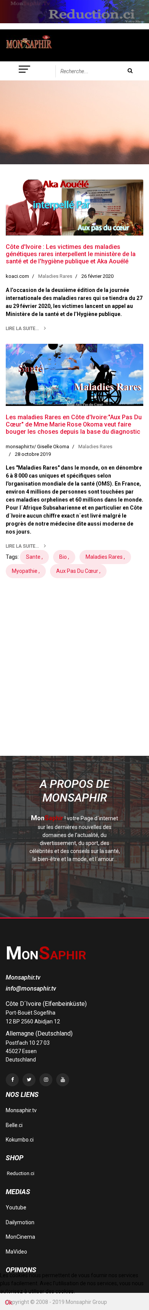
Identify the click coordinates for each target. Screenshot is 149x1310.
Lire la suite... (23, 328)
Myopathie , (26, 571)
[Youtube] (62, 1079)
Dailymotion (20, 1222)
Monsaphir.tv (21, 1110)
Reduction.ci (20, 1173)
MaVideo (16, 1252)
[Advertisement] (74, 679)
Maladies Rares (55, 276)
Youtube (16, 1207)
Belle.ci (14, 1125)
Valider (130, 70)
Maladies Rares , (105, 557)
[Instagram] (45, 1079)
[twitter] (29, 1079)
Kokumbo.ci (20, 1140)
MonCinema (20, 1237)
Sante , (34, 557)
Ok (8, 1302)
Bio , (64, 557)
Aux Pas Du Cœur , (78, 571)
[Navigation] (25, 70)
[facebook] (12, 1079)
